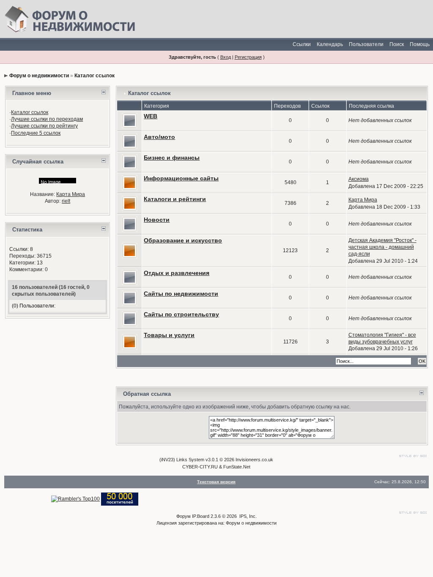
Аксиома (358, 179)
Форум (183, 516)
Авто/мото (159, 136)
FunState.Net (236, 466)
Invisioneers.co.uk (254, 459)
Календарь (330, 44)
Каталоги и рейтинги (175, 199)
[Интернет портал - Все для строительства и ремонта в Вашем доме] (119, 499)
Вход (225, 57)
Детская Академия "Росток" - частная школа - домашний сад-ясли (382, 247)
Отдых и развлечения (176, 272)
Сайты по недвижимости (181, 293)
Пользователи (366, 44)
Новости (157, 219)
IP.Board (200, 516)
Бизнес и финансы (172, 157)
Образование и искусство (183, 240)
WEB (150, 116)
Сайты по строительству (181, 314)
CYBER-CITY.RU (200, 466)
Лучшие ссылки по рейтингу (44, 126)
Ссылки (302, 44)
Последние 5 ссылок (35, 133)
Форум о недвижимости (39, 76)
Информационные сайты (181, 178)
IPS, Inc (247, 516)
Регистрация (248, 57)
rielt (66, 201)
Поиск (396, 44)
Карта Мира (70, 194)
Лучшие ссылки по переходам (47, 119)
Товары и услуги (169, 335)
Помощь (420, 44)
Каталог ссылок (94, 76)
